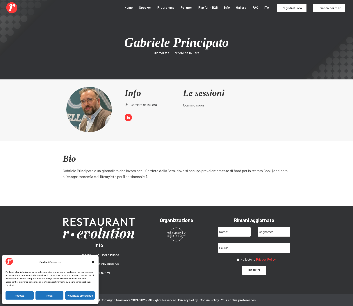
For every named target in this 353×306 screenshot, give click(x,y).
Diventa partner (329, 8)
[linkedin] (128, 117)
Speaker (145, 7)
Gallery (241, 7)
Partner (186, 7)
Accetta (19, 295)
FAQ (255, 7)
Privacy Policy (266, 259)
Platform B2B (208, 7)
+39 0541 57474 (99, 273)
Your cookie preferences (238, 300)
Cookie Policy (209, 300)
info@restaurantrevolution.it (99, 263)
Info (227, 7)
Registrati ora (292, 8)
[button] (93, 262)
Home (128, 7)
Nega (49, 295)
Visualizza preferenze (80, 295)
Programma (165, 7)
